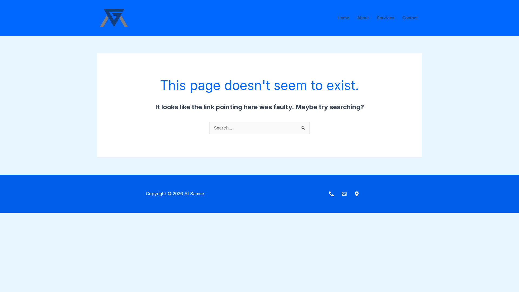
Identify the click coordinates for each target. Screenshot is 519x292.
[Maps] (356, 193)
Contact (410, 17)
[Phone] (331, 193)
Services (385, 17)
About (363, 17)
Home (343, 17)
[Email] (344, 193)
